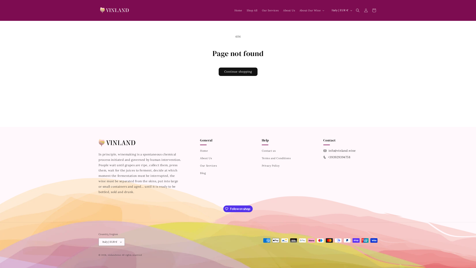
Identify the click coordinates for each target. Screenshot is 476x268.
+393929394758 (339, 157)
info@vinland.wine (342, 150)
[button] (311, 10)
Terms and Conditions (276, 158)
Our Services (208, 165)
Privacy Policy (271, 165)
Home (204, 150)
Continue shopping (238, 71)
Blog (203, 173)
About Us (206, 158)
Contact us (269, 150)
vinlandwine (114, 255)
